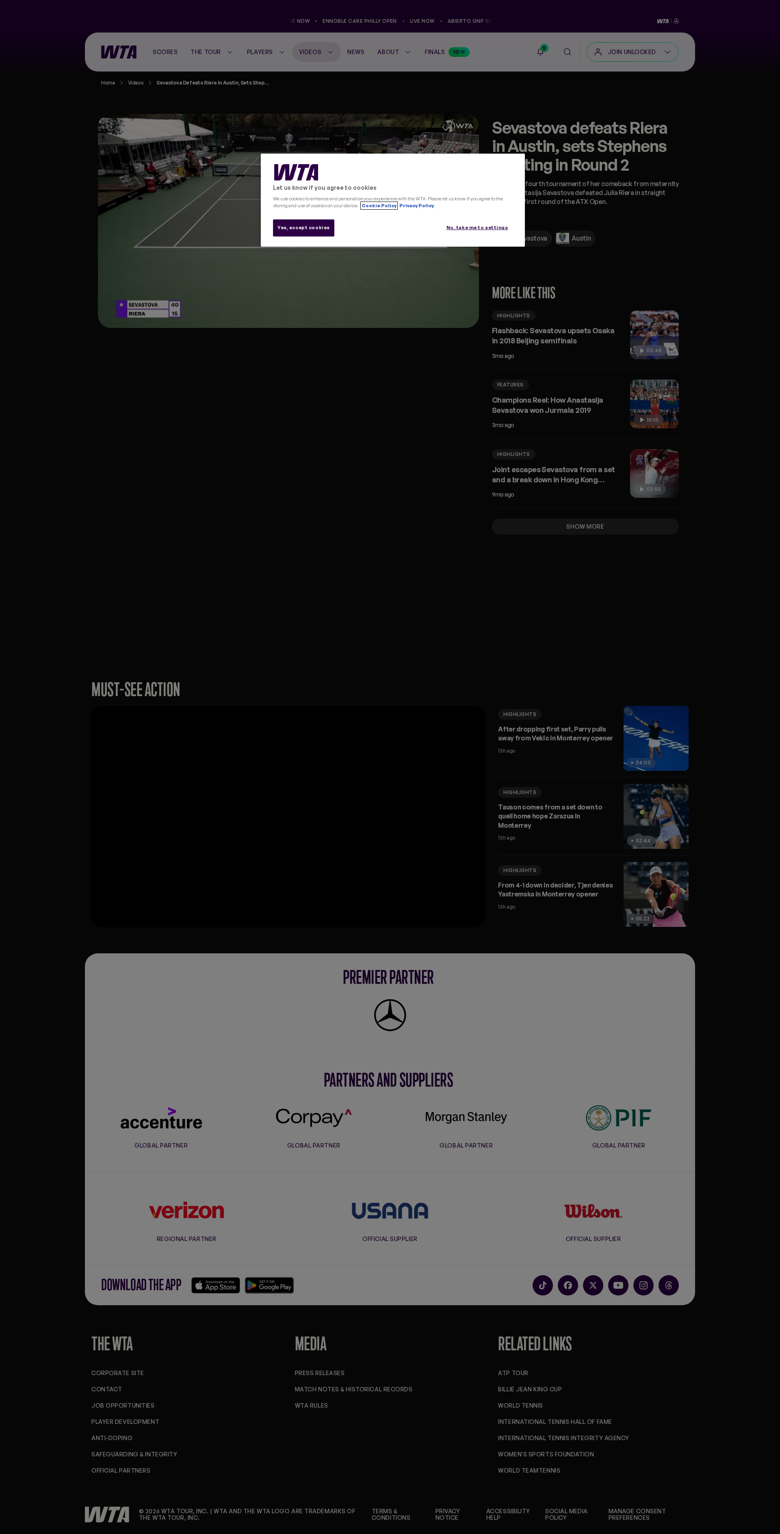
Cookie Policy (379, 205)
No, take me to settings (477, 227)
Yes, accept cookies (303, 227)
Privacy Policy (416, 205)
